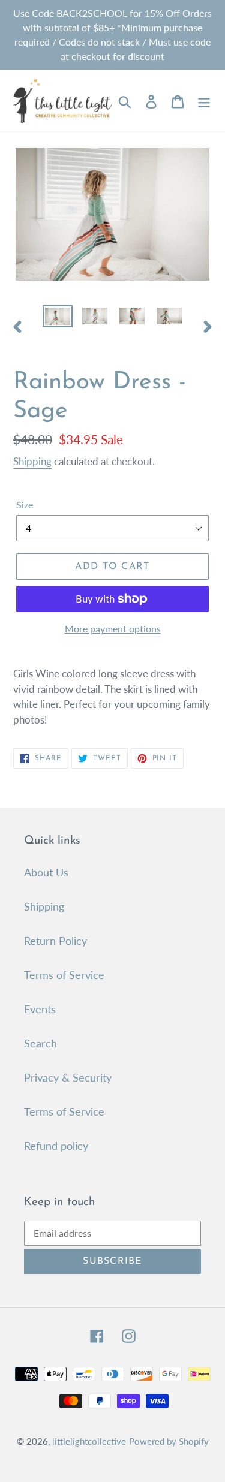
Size (24, 504)
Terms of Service (64, 974)
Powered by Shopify (169, 1441)
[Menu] (204, 100)
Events (40, 1009)
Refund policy (56, 1145)
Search (40, 1043)
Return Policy (55, 940)
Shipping (32, 461)
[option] (57, 318)
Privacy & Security (68, 1077)
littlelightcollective (89, 1441)
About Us (46, 872)
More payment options (113, 628)
